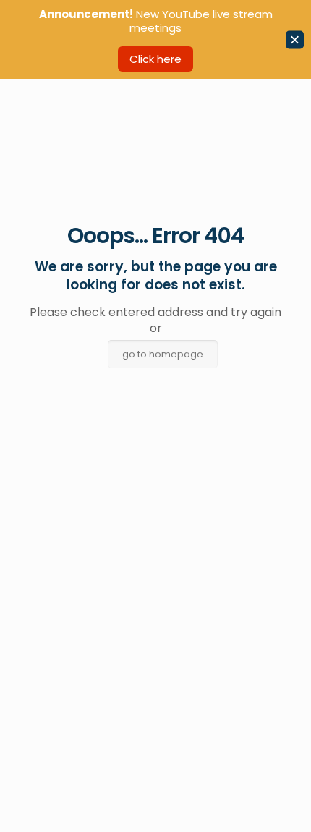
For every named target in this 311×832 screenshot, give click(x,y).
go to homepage (162, 354)
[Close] (295, 39)
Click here (155, 59)
